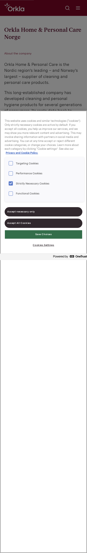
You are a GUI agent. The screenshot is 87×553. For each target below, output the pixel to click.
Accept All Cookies (19, 223)
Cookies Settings (43, 245)
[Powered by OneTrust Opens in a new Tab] (69, 257)
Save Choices (43, 234)
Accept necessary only (21, 211)
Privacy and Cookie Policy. (22, 152)
